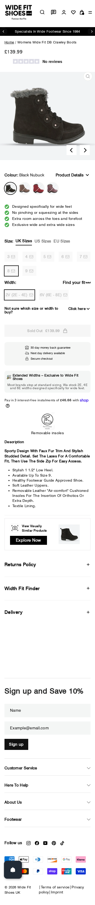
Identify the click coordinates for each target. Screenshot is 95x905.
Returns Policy (20, 564)
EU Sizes (62, 241)
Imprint (57, 892)
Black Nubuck (10, 188)
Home (9, 42)
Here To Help (16, 785)
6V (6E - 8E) (51, 295)
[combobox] (42, 12)
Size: (37, 241)
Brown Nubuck (24, 188)
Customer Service (20, 768)
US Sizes (43, 241)
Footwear (13, 819)
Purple (52, 188)
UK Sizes (24, 241)
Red (38, 188)
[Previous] (71, 150)
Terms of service (55, 887)
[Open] (13, 870)
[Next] (85, 150)
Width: (10, 282)
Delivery (13, 612)
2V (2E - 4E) (17, 295)
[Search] (42, 12)
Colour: (24, 175)
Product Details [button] (70, 175)
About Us (13, 802)
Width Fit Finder (22, 588)
